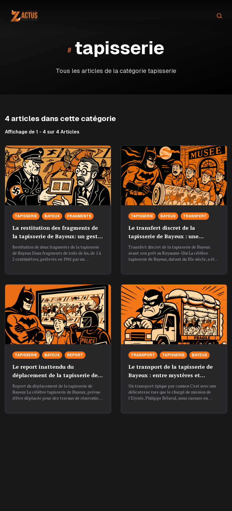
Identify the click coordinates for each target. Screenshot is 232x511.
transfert (195, 216)
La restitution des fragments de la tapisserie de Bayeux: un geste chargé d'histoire (56, 236)
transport (143, 355)
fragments (79, 216)
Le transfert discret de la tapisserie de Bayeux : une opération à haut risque (163, 236)
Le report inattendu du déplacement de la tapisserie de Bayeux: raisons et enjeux (55, 375)
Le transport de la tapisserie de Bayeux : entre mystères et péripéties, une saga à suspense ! (172, 375)
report (75, 355)
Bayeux (52, 216)
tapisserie (26, 216)
